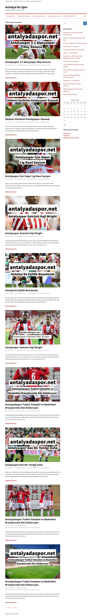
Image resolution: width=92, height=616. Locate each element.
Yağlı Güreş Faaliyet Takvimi (71, 138)
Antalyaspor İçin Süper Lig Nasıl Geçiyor (28, 176)
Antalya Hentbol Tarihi (69, 16)
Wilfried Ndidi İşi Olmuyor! (70, 94)
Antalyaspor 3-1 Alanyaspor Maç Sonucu (28, 61)
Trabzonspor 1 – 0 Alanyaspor (71, 80)
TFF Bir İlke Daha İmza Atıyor (71, 61)
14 (14, 607)
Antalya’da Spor (16, 7)
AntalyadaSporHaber (21, 65)
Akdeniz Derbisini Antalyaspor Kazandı (27, 119)
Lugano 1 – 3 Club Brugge (70, 53)
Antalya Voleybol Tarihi (54, 16)
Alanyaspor (66, 135)
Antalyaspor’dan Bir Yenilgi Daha (24, 464)
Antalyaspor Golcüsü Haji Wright (23, 233)
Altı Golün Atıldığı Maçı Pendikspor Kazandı (75, 43)
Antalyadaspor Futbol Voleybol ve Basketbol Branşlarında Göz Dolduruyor (30, 406)
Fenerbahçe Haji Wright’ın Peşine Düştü (73, 49)
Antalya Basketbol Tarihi (39, 16)
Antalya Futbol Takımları (23, 16)
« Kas (64, 125)
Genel (49, 65)
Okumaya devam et (10, 77)
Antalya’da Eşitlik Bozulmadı (21, 290)
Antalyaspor (44, 65)
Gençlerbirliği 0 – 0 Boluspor (71, 46)
